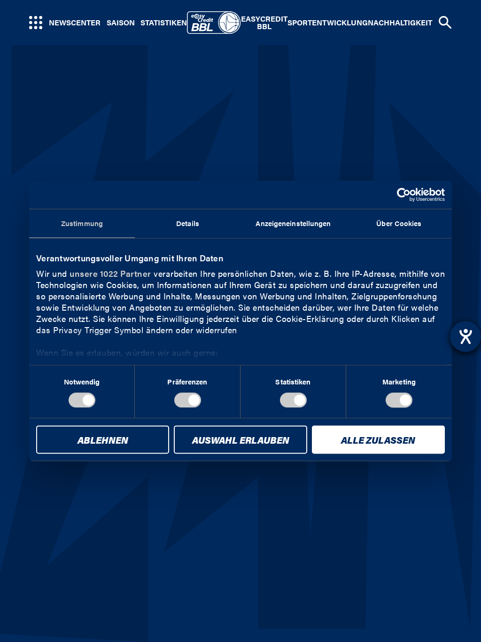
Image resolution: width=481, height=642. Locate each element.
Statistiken (163, 22)
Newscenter (75, 22)
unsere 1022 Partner (110, 273)
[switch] (187, 399)
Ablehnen (103, 440)
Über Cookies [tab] (398, 223)
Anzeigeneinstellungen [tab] (293, 223)
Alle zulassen (378, 440)
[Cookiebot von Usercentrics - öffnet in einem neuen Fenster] (404, 195)
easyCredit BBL (264, 22)
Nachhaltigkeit (400, 22)
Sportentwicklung (327, 22)
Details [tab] (187, 223)
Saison (121, 22)
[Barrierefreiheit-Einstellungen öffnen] (465, 336)
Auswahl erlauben (240, 440)
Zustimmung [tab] (82, 223)
